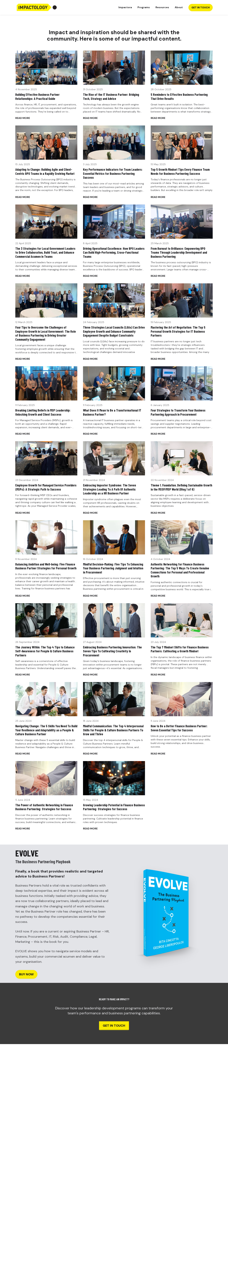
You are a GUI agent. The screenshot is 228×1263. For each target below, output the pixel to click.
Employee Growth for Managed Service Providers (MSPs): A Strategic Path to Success (45, 487)
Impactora (125, 7)
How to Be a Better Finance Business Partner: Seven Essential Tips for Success (179, 728)
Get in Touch (114, 1025)
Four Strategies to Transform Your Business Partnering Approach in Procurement (178, 412)
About (179, 7)
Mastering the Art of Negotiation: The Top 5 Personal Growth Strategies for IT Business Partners (178, 331)
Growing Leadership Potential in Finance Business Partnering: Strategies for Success (114, 807)
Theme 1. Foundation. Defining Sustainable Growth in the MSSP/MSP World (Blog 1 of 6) (181, 487)
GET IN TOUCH (200, 7)
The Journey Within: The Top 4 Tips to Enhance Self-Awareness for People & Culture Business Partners (45, 651)
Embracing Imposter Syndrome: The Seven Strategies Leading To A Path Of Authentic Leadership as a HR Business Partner (109, 489)
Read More (22, 118)
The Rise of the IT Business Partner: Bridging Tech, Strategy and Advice (111, 97)
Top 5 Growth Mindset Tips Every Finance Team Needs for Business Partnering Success (180, 171)
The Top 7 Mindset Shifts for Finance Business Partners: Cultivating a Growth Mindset (180, 649)
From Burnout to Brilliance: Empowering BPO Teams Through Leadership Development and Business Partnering (179, 252)
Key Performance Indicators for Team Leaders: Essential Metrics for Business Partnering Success (112, 173)
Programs (144, 7)
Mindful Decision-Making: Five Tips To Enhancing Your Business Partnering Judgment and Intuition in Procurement (113, 568)
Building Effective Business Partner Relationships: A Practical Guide (37, 97)
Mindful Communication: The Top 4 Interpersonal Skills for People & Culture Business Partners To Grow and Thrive (113, 730)
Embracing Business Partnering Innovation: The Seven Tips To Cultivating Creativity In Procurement (112, 651)
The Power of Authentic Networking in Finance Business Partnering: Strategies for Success (44, 807)
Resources (162, 7)
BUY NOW (26, 974)
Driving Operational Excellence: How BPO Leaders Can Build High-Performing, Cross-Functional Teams (113, 252)
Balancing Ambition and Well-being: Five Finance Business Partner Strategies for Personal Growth (45, 566)
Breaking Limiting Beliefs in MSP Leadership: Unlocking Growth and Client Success (43, 412)
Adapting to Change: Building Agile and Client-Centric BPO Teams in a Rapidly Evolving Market (44, 171)
